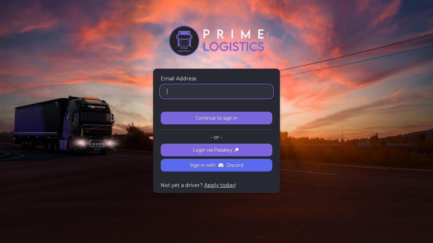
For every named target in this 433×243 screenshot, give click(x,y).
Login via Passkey (212, 150)
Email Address (178, 79)
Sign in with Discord (216, 165)
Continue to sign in (216, 118)
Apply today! (220, 185)
